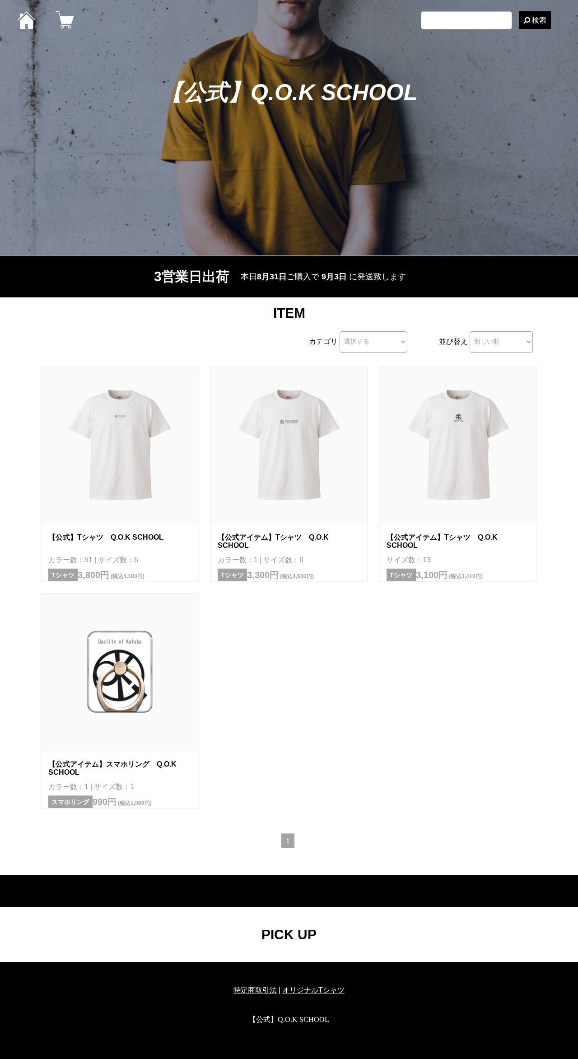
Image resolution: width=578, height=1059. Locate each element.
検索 (538, 20)
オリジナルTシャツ (313, 990)
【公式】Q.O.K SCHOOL (289, 92)
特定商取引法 (255, 990)
